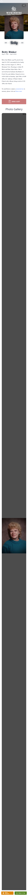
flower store (19, 91)
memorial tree (20, 89)
